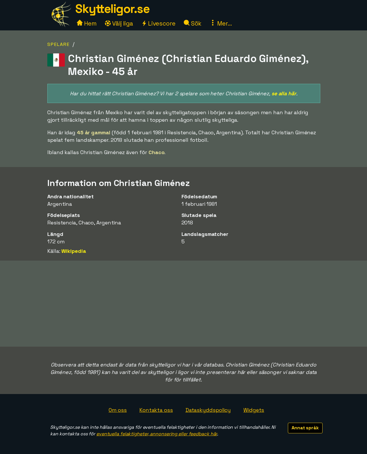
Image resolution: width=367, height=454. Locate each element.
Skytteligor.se (112, 8)
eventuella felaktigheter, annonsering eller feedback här (156, 434)
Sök (196, 23)
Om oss (118, 410)
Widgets (253, 410)
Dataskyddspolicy (208, 410)
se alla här (284, 93)
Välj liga (122, 23)
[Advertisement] (183, 303)
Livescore (161, 23)
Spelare (58, 44)
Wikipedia (73, 251)
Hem (90, 23)
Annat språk (305, 428)
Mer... (224, 23)
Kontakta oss (156, 410)
